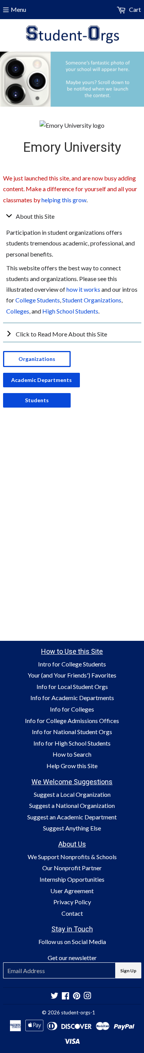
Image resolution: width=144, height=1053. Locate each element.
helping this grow (63, 199)
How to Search (72, 754)
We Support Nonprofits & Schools (72, 856)
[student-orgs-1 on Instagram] (87, 996)
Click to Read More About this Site (61, 334)
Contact (72, 913)
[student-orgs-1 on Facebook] (65, 996)
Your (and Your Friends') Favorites (72, 675)
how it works (83, 289)
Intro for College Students (72, 664)
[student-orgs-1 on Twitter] (54, 996)
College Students (37, 300)
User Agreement (72, 890)
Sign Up (128, 970)
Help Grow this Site (72, 765)
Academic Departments (41, 380)
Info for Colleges (72, 709)
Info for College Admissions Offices (72, 720)
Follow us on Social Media (72, 941)
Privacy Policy (72, 901)
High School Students (70, 311)
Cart (134, 9)
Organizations (36, 359)
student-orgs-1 (78, 1012)
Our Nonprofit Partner (72, 867)
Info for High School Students (72, 743)
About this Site (35, 216)
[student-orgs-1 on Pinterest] (77, 996)
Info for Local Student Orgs (72, 686)
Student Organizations (91, 300)
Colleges (17, 311)
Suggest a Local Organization (72, 794)
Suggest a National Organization (72, 805)
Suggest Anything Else (72, 828)
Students (37, 400)
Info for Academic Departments (72, 697)
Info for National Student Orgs (72, 731)
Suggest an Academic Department (72, 817)
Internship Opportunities (72, 879)
